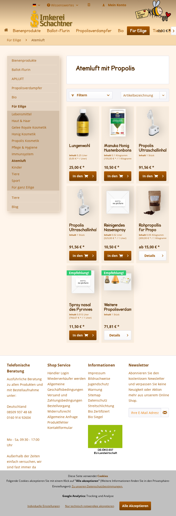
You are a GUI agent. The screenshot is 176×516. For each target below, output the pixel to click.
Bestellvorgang (58, 406)
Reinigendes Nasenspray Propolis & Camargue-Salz (115, 227)
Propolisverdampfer (27, 88)
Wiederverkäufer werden (66, 378)
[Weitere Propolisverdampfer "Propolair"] (117, 282)
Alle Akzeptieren (135, 506)
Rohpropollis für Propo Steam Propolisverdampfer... (152, 227)
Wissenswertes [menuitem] (62, 5)
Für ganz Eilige (23, 187)
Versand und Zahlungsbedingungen (64, 398)
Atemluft (19, 160)
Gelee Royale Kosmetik (29, 127)
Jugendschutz (98, 384)
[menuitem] (153, 5)
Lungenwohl (79, 145)
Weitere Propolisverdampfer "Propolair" (117, 307)
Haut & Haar (21, 121)
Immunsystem (22, 154)
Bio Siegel (95, 417)
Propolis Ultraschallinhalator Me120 (152, 148)
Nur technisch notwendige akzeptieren (89, 506)
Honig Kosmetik (24, 134)
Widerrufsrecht (59, 411)
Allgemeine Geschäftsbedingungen (65, 387)
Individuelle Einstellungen (44, 506)
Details (149, 255)
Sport (16, 180)
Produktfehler (58, 422)
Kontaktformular (60, 427)
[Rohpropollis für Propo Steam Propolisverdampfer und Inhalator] (152, 202)
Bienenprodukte (24, 60)
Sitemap (94, 395)
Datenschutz (97, 400)
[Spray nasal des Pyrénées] (82, 282)
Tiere (15, 174)
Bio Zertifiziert (99, 411)
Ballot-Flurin (21, 69)
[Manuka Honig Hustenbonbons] (117, 122)
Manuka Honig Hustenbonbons (117, 148)
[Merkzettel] (89, 5)
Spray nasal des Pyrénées (80, 307)
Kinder (17, 167)
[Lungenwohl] (82, 122)
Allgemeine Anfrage (62, 417)
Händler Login (58, 373)
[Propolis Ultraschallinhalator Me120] (152, 122)
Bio (14, 97)
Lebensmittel (22, 114)
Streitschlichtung (101, 406)
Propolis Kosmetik (25, 141)
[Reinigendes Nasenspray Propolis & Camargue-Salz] (117, 202)
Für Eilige (19, 106)
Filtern (81, 95)
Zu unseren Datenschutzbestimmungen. (97, 486)
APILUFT (18, 79)
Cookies (102, 476)
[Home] (6, 31)
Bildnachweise (99, 378)
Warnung (95, 389)
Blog (15, 207)
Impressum (96, 373)
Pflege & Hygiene (24, 147)
